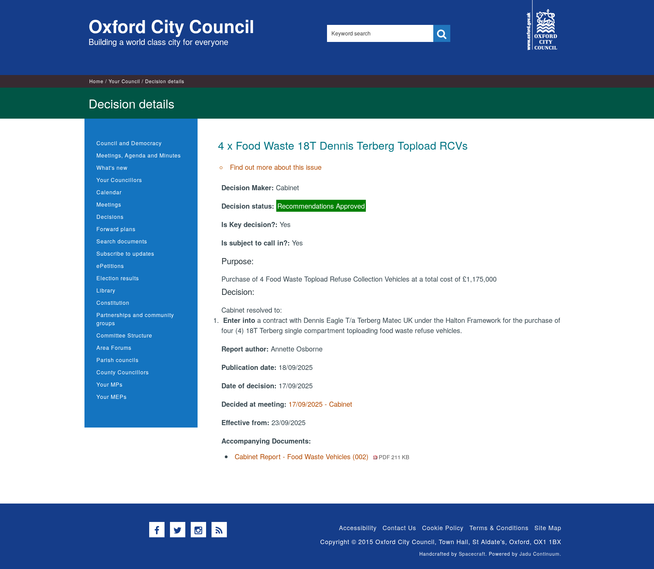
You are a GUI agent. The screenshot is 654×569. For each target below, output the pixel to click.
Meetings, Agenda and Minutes (138, 155)
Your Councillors (119, 180)
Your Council (124, 81)
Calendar (109, 192)
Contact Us (399, 527)
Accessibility (358, 527)
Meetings (108, 204)
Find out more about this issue (276, 167)
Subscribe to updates (125, 253)
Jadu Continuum (539, 553)
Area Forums (113, 347)
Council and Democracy (129, 143)
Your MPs (109, 384)
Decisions (110, 217)
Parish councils (117, 360)
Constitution (112, 302)
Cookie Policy (443, 527)
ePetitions (110, 266)
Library (105, 290)
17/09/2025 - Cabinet (320, 404)
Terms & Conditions (499, 527)
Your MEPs (111, 397)
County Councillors (122, 372)
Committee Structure (124, 335)
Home (96, 81)
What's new (112, 167)
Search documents (121, 241)
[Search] (441, 33)
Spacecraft (472, 553)
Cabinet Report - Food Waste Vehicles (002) (322, 456)
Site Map (547, 527)
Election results (117, 278)
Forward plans (116, 229)
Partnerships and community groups (135, 319)
